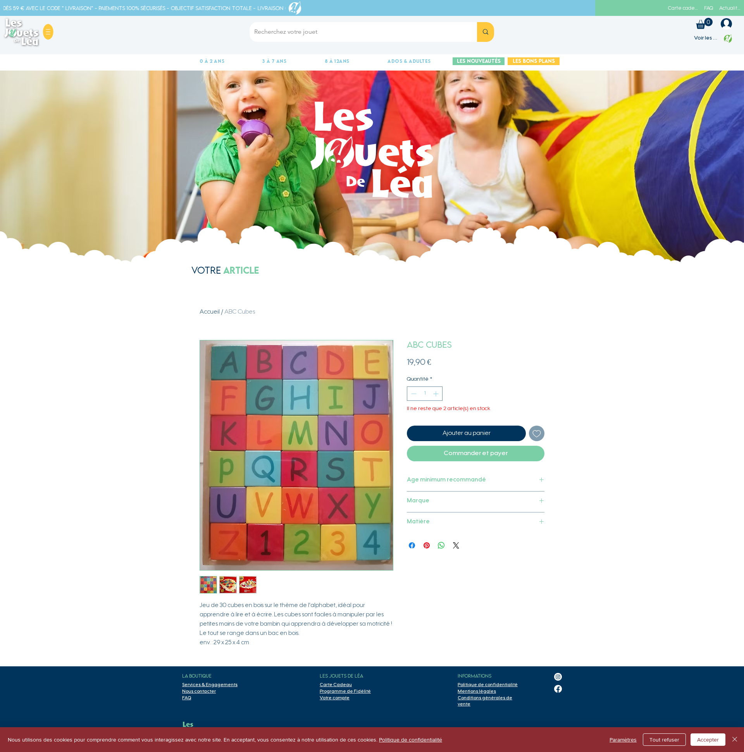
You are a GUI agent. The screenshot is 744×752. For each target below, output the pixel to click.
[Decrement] (413, 393)
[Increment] (436, 393)
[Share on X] (456, 545)
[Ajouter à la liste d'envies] (536, 433)
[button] (48, 32)
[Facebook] (558, 689)
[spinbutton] (425, 393)
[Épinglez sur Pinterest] (426, 545)
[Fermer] (734, 739)
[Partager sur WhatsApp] (441, 545)
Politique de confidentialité (410, 739)
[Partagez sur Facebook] (412, 545)
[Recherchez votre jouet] (485, 32)
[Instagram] (558, 677)
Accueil (210, 312)
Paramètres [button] (623, 739)
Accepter (708, 739)
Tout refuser (664, 739)
